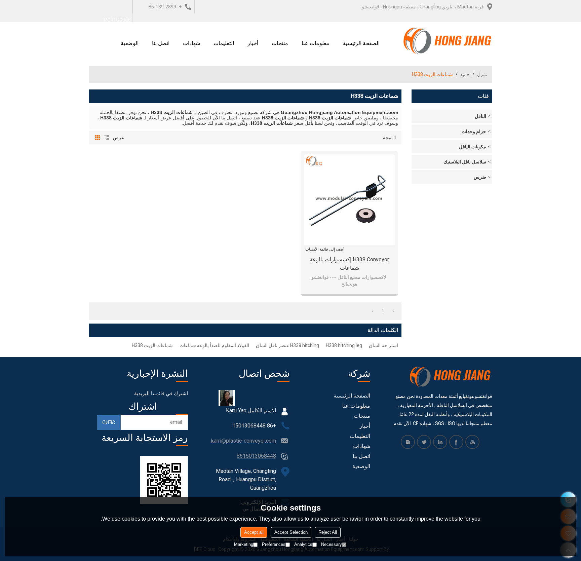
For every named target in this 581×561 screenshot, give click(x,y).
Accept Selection (291, 532)
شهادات (191, 43)
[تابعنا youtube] (472, 442)
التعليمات (224, 43)
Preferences (273, 544)
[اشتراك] (109, 422)
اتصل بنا (160, 43)
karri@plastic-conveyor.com (243, 441)
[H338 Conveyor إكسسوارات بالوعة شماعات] (349, 199)
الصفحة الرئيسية (361, 43)
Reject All (327, 532)
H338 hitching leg (344, 345)
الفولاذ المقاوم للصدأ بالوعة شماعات (214, 345)
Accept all (254, 532)
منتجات (280, 43)
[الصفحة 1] (393, 311)
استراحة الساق (383, 345)
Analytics (303, 544)
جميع (465, 74)
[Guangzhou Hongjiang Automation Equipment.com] (447, 40)
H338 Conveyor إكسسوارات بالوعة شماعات (349, 263)
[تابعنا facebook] (456, 442)
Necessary (331, 544)
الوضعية (130, 43)
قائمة (107, 137)
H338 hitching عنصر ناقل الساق (287, 345)
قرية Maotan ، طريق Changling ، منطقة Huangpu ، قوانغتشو (423, 6)
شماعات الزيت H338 (152, 345)
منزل (482, 74)
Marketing (243, 544)
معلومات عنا (316, 43)
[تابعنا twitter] (424, 442)
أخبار (252, 43)
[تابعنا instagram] (408, 442)
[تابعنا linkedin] (440, 442)
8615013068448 (256, 456)
